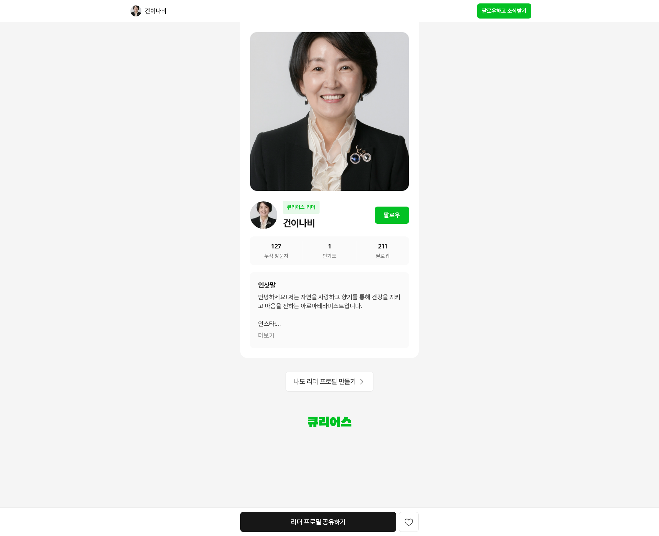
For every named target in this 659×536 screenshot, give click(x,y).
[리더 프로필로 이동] (135, 10)
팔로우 (392, 215)
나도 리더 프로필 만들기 (324, 381)
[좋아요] (409, 522)
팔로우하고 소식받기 (504, 11)
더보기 (266, 335)
